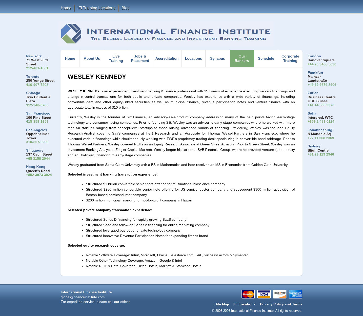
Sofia (312, 113)
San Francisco (38, 113)
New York (34, 56)
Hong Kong (35, 167)
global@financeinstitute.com (83, 297)
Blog (125, 8)
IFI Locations (244, 304)
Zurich (313, 93)
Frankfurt (315, 73)
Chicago (33, 93)
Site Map (222, 304)
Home (66, 8)
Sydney (314, 146)
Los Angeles (36, 130)
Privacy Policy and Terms (281, 304)
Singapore (34, 150)
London (314, 56)
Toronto (33, 77)
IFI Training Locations (96, 8)
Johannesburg (320, 130)
